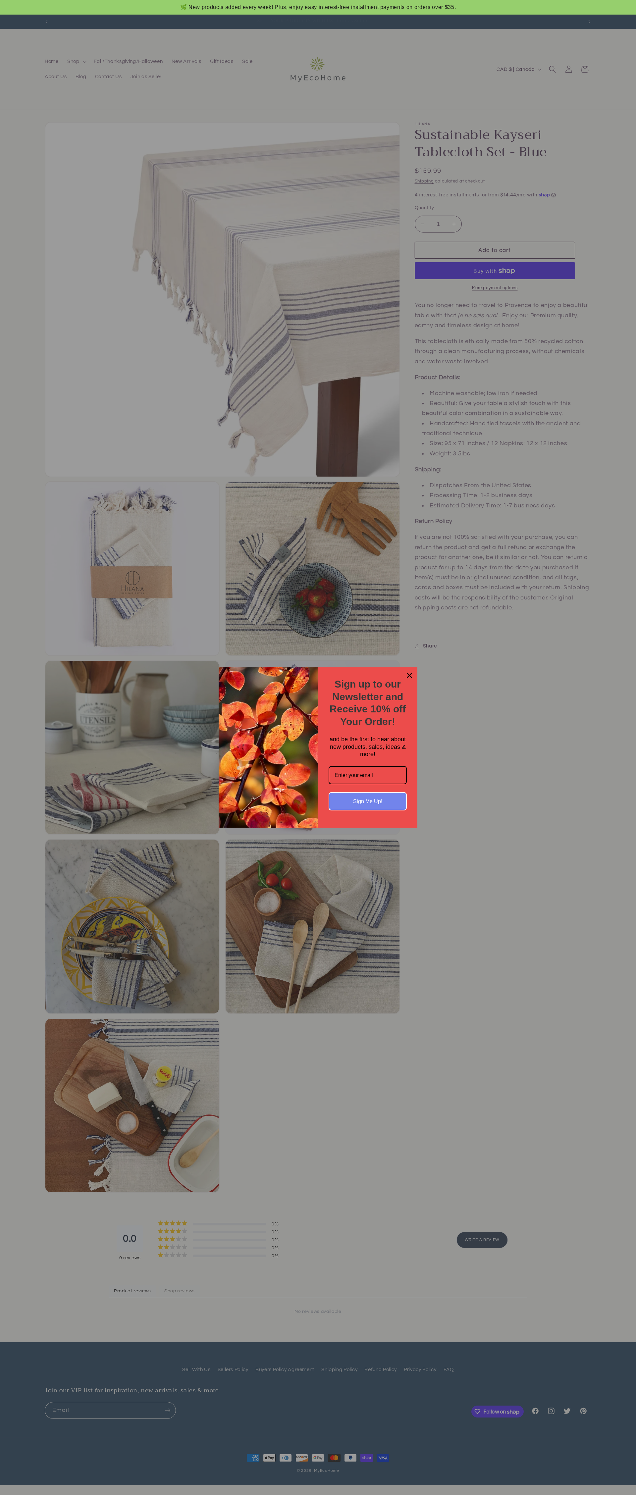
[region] (318, 7)
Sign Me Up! (367, 801)
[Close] (409, 675)
